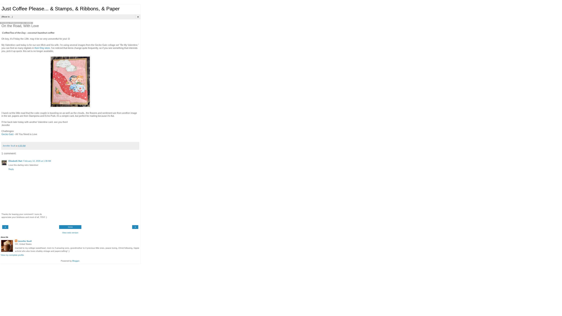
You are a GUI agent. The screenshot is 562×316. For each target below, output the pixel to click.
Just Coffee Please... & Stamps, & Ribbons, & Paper (60, 8)
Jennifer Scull (25, 241)
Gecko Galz (7, 134)
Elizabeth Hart (15, 161)
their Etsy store (42, 48)
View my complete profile (12, 255)
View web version (70, 232)
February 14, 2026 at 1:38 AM (37, 161)
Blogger (75, 261)
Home (70, 227)
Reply (11, 169)
